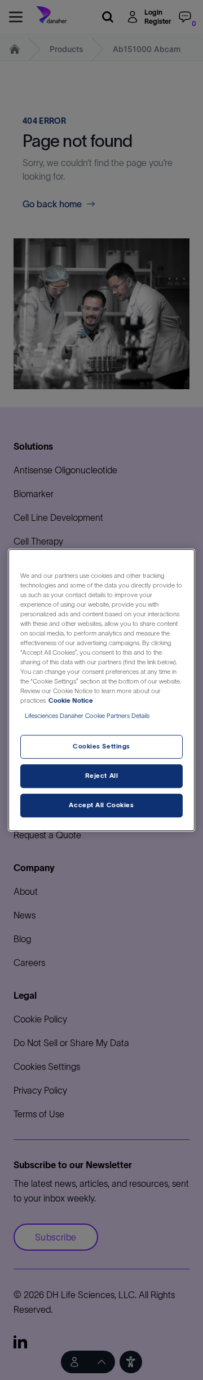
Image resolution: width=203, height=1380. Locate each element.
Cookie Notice (70, 700)
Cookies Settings (101, 746)
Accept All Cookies (101, 805)
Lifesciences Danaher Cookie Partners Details (87, 716)
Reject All (101, 776)
